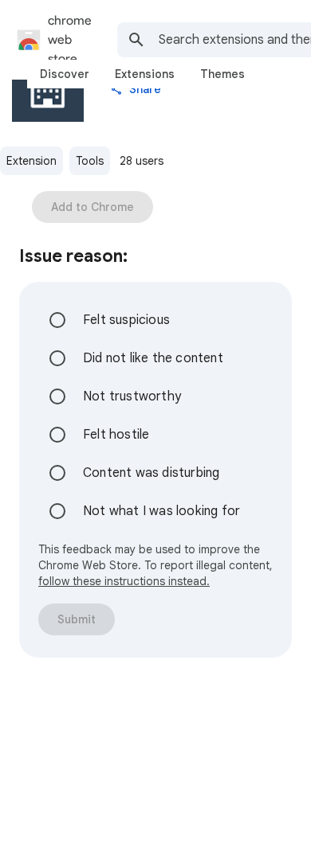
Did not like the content (153, 358)
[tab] (64, 74)
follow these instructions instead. (124, 581)
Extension (31, 161)
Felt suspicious (126, 320)
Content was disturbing (151, 473)
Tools (90, 161)
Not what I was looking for (161, 511)
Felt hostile (116, 435)
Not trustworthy (132, 396)
